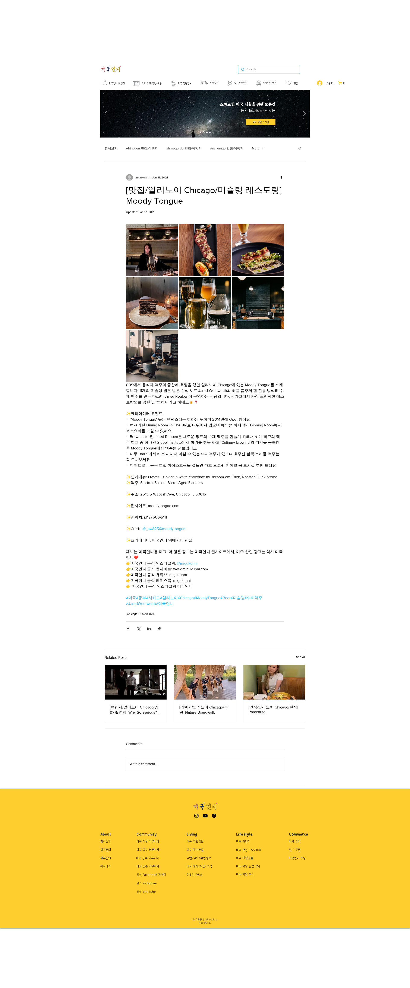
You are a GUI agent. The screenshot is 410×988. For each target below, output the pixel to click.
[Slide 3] (207, 132)
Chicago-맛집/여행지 (140, 614)
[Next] (304, 114)
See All (300, 657)
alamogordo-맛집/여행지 (184, 148)
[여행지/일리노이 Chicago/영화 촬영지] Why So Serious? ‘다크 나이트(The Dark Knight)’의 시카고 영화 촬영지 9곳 (135, 710)
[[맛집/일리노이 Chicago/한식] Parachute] (274, 682)
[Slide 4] (210, 132)
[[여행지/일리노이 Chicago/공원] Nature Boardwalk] (205, 682)
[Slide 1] (200, 132)
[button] (300, 148)
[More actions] (281, 177)
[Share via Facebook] (128, 628)
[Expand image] (152, 250)
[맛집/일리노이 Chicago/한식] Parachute (273, 709)
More (255, 148)
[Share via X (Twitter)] (138, 628)
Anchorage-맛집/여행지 (226, 148)
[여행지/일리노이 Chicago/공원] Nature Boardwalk (203, 709)
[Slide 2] (204, 132)
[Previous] (106, 114)
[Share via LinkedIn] (149, 628)
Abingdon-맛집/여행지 (142, 148)
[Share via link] (159, 628)
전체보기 (111, 148)
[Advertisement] (128, 30)
